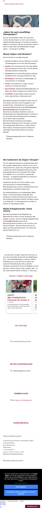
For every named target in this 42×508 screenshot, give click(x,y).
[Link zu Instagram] (33, 451)
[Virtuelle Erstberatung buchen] (21, 351)
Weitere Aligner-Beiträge (21, 276)
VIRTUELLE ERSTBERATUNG (21, 364)
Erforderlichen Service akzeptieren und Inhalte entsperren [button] (21, 493)
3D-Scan (15, 174)
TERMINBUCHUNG (21, 393)
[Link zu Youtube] (30, 451)
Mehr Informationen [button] (21, 483)
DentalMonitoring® (11, 221)
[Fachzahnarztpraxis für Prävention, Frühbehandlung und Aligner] (17, 4)
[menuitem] (13, 501)
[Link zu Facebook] (36, 451)
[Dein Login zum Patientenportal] (21, 409)
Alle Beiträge (21, 325)
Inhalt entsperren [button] (21, 487)
